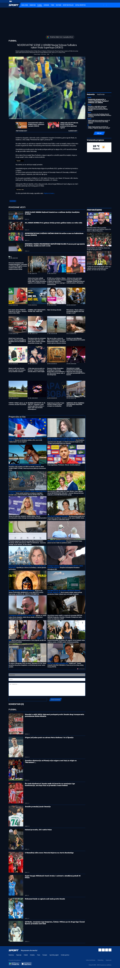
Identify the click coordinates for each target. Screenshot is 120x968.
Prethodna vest (21, 130)
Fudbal (39, 5)
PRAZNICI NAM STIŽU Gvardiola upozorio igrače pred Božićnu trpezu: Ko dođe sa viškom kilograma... (99, 229)
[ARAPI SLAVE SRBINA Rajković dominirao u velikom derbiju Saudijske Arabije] (16, 215)
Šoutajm (58, 5)
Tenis (52, 5)
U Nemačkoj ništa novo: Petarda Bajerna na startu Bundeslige (49, 853)
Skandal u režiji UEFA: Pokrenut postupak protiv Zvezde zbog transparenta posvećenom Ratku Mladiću (54, 715)
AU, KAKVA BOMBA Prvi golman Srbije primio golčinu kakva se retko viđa (53, 223)
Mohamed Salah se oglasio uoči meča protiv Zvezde (45, 899)
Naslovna (24, 5)
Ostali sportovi (80, 5)
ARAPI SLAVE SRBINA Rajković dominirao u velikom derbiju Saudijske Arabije (52, 213)
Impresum (108, 960)
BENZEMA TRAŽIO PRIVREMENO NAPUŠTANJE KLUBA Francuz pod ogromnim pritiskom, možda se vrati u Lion (55, 245)
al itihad (12, 201)
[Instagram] (103, 949)
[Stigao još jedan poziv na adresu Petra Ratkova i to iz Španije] (16, 747)
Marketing (100, 960)
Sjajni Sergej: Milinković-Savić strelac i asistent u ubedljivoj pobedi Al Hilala (52, 876)
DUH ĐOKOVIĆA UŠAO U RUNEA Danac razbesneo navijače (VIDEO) (36, 124)
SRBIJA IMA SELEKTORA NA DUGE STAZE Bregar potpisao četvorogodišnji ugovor (69, 125)
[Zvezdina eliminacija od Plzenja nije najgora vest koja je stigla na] (16, 770)
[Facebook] (99, 949)
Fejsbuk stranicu (49, 193)
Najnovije (33, 5)
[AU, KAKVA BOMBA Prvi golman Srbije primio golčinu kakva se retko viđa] (16, 226)
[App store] (26, 964)
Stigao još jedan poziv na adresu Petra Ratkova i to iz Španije (49, 737)
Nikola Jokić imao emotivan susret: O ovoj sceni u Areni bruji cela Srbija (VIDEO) (99, 122)
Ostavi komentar (55, 699)
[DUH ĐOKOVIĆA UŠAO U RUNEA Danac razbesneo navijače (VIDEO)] (21, 125)
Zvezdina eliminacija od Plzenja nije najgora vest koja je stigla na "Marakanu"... (51, 761)
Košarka (46, 5)
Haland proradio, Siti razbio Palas (38, 830)
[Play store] (14, 964)
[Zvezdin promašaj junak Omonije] (16, 816)
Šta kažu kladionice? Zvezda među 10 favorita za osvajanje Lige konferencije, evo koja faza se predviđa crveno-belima (50, 784)
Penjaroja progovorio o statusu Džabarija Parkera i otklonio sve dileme (98, 100)
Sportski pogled (68, 5)
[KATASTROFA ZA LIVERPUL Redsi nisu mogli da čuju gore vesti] (99, 239)
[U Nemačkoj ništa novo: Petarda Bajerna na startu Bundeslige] (16, 862)
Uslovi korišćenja (90, 960)
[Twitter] (106, 949)
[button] (55, 54)
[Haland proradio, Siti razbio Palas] (16, 839)
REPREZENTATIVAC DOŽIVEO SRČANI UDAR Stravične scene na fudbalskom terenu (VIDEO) (54, 234)
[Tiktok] (109, 949)
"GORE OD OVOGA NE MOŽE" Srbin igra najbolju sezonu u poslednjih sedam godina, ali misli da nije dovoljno (99, 268)
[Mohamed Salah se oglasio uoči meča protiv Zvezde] (16, 908)
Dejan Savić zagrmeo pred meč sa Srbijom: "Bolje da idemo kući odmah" (99, 127)
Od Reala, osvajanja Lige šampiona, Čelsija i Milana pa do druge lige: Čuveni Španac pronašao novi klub (55, 923)
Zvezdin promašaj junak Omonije (38, 806)
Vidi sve (99, 133)
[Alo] (10, 1)
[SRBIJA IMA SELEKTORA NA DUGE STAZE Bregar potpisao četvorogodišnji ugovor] (53, 125)
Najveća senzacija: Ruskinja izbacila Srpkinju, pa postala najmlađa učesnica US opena (99, 115)
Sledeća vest (72, 130)
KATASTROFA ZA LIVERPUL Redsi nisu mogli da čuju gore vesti (98, 248)
